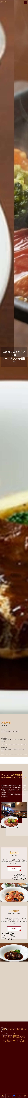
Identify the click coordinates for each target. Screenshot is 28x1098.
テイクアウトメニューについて (10, 731)
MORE (14, 869)
